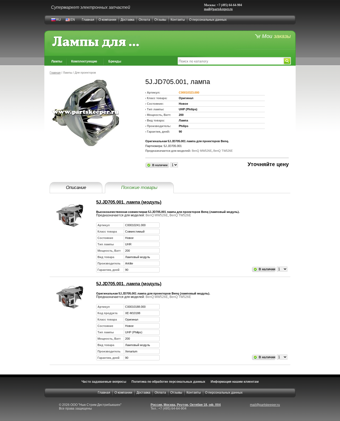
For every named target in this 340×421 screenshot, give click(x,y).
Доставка (127, 20)
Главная (88, 20)
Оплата (144, 20)
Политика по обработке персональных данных (168, 382)
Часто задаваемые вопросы (104, 382)
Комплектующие (84, 61)
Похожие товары (139, 187)
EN (72, 20)
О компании (107, 20)
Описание (76, 187)
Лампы (56, 61)
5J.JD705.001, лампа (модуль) (129, 202)
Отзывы (160, 20)
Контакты (178, 20)
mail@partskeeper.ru (218, 9)
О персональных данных (208, 20)
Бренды (114, 61)
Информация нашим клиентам (235, 382)
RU (58, 20)
